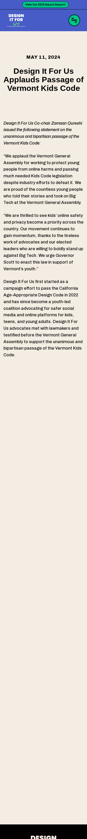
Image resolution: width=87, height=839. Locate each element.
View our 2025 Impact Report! (45, 4)
